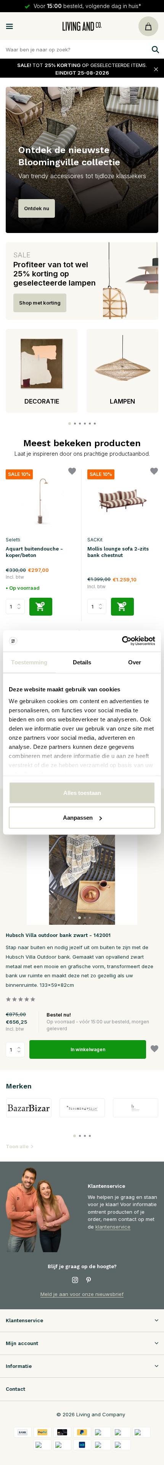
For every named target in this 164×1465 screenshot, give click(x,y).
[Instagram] (75, 1280)
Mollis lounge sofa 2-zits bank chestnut (118, 552)
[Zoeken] (154, 49)
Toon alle (17, 1146)
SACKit (95, 540)
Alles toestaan (82, 792)
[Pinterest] (89, 1280)
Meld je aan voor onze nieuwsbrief (82, 1294)
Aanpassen (78, 817)
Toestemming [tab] (29, 662)
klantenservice (112, 1227)
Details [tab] (82, 662)
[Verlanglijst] (72, 472)
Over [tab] (134, 662)
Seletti (13, 540)
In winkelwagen (88, 1049)
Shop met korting (40, 303)
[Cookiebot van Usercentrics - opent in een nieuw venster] (121, 641)
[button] (69, 423)
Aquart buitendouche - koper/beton (34, 552)
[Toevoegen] (40, 607)
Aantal (17, 1049)
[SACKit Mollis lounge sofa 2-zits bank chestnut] (122, 500)
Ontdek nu (36, 208)
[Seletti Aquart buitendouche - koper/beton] (41, 500)
